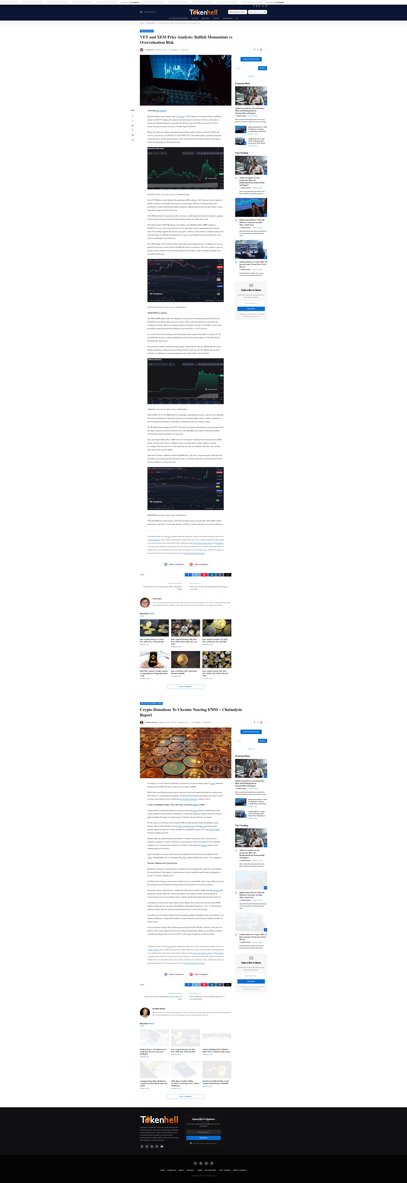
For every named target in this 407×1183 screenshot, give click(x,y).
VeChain (181, 116)
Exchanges (227, 18)
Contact (190, 1170)
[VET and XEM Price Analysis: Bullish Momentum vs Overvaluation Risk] (185, 80)
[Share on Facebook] (254, 49)
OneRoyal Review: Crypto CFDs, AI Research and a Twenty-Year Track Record (256, 141)
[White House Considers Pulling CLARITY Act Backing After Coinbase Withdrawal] (185, 1069)
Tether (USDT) (214, 829)
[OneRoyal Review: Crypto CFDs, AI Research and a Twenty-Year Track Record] (240, 141)
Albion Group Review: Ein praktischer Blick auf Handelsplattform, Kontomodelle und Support (249, 110)
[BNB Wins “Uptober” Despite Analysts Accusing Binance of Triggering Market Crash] (154, 659)
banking (204, 845)
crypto (169, 536)
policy (208, 1143)
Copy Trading (225, 1170)
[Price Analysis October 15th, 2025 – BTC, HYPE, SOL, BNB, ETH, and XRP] (216, 659)
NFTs (150, 857)
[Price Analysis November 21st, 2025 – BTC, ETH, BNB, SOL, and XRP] (216, 628)
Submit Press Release (251, 59)
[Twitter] (132, 121)
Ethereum (190, 826)
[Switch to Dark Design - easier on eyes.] (263, 6)
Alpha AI (251, 76)
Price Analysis (147, 31)
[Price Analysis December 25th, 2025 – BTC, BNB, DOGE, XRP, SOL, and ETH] (185, 628)
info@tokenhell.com (154, 540)
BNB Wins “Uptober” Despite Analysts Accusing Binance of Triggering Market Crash (154, 673)
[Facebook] (132, 116)
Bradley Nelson (151, 722)
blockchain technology (188, 799)
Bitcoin (181, 826)
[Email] (132, 135)
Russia (195, 804)
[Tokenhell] (203, 12)
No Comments (174, 50)
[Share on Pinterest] (261, 49)
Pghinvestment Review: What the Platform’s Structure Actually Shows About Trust (257, 129)
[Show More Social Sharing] (265, 49)
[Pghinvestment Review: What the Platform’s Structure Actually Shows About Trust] (240, 129)
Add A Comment (185, 686)
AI (237, 18)
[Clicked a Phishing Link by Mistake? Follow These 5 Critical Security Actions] (216, 1037)
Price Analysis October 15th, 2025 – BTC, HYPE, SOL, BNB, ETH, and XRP (215, 673)
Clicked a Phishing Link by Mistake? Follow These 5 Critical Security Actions (216, 1050)
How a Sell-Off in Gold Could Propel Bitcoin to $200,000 (184, 672)
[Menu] (141, 12)
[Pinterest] (132, 130)
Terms (199, 1170)
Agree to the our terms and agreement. (204, 1143)
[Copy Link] (132, 140)
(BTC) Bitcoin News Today (151, 703)
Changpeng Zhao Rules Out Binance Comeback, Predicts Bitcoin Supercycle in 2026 (153, 1083)
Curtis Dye (150, 50)
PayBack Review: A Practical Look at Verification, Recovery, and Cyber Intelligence (153, 1051)
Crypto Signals (240, 1170)
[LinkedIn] (132, 125)
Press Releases (219, 543)
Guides (216, 18)
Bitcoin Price (210, 1170)
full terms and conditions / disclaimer (194, 553)
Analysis (206, 18)
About (181, 1170)
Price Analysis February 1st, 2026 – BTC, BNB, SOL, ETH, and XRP (152, 640)
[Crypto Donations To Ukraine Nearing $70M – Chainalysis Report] (185, 752)
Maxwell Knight (242, 116)
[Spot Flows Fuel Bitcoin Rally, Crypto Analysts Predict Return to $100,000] (216, 1069)
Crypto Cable (197, 543)
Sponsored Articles (206, 543)
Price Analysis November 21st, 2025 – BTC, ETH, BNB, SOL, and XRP (215, 640)
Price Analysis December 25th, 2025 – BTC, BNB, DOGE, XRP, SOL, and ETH (184, 641)
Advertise (171, 1170)
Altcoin (195, 18)
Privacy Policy (249, 316)
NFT (184, 857)
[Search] (266, 6)
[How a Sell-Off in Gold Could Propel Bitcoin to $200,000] (185, 659)
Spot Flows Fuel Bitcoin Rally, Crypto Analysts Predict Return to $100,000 (215, 1082)
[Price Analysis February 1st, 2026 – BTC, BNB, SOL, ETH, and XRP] (154, 628)
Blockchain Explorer (178, 18)
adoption (216, 890)
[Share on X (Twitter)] (257, 49)
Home (162, 1170)
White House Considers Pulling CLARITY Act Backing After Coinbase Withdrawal (185, 1083)
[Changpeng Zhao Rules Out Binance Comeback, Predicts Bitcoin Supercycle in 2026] (154, 1069)
